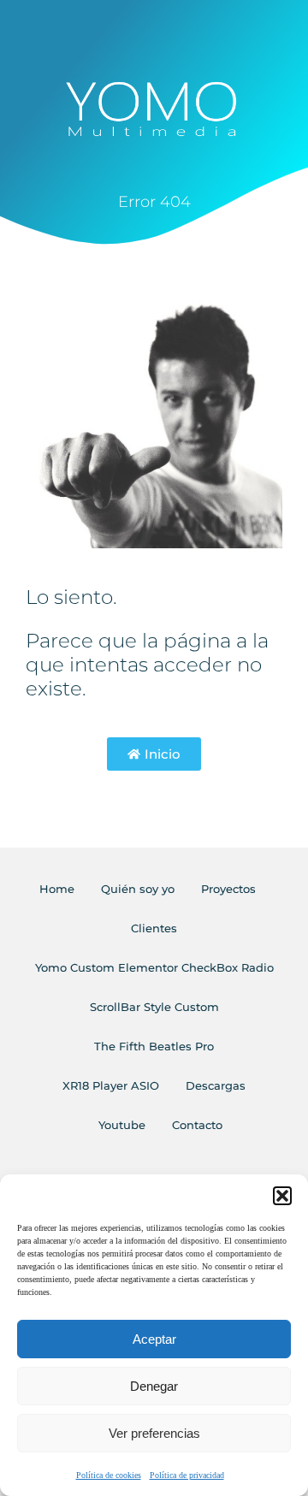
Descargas (216, 1085)
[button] (282, 1195)
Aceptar (154, 1339)
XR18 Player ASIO (110, 1085)
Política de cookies (108, 1475)
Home (56, 889)
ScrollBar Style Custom (154, 1007)
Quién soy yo (138, 889)
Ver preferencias (154, 1433)
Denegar (154, 1386)
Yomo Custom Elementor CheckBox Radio (154, 967)
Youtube (121, 1125)
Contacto (197, 1125)
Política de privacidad (187, 1475)
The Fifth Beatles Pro (154, 1046)
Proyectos (228, 889)
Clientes (154, 928)
